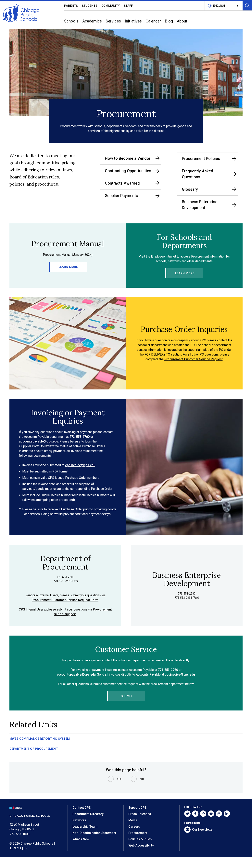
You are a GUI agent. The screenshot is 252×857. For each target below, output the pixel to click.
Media (132, 820)
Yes (119, 779)
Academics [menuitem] (92, 21)
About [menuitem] (182, 21)
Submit (126, 696)
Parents (71, 5)
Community (110, 5)
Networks (79, 820)
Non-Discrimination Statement (94, 833)
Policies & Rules (140, 839)
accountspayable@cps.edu (38, 441)
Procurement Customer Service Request (193, 359)
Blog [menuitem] (169, 21)
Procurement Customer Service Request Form (65, 600)
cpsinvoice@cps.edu (80, 465)
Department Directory (88, 814)
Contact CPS (81, 807)
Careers (134, 826)
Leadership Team (84, 826)
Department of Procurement (33, 749)
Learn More (68, 267)
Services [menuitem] (113, 21)
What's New (80, 839)
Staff (128, 5)
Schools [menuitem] (71, 21)
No (142, 779)
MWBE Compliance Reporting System (39, 738)
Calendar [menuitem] (153, 21)
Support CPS (137, 807)
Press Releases (139, 814)
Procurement (137, 833)
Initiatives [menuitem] (133, 21)
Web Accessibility (141, 845)
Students (89, 5)
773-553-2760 (79, 437)
